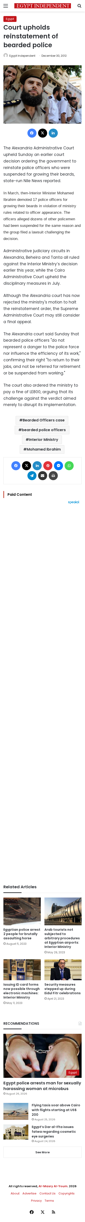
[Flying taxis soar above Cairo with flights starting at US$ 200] (15, 1111)
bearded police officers (44, 429)
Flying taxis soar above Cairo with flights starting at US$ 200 (56, 1110)
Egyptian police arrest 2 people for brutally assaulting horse (21, 933)
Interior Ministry (43, 439)
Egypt (10, 19)
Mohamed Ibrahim (44, 449)
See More (42, 1152)
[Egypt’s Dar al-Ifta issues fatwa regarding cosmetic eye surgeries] (15, 1132)
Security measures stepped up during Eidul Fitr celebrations (62, 988)
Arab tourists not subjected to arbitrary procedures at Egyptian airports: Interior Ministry (62, 938)
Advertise (29, 1193)
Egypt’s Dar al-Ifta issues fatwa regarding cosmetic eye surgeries (54, 1132)
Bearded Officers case (44, 420)
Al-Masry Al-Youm (53, 1186)
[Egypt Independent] (42, 5)
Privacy (36, 1200)
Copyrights (66, 1193)
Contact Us (47, 1193)
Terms (49, 1200)
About (15, 1193)
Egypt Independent (22, 56)
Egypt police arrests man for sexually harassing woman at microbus (42, 1085)
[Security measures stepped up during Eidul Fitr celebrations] (63, 969)
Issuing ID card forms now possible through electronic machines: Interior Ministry (21, 991)
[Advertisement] (42, 694)
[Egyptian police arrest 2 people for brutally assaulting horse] (22, 911)
